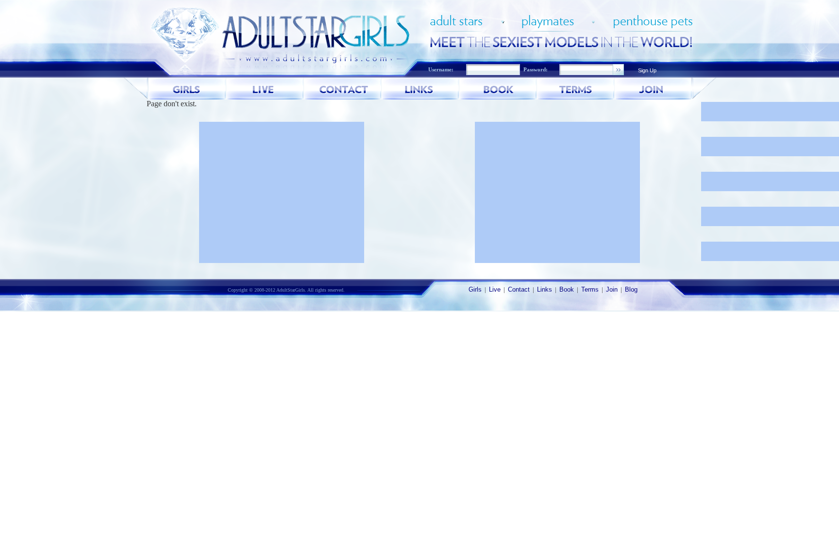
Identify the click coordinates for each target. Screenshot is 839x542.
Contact (519, 289)
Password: (535, 69)
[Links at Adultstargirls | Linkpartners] (420, 88)
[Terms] (576, 88)
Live (495, 289)
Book (566, 289)
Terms (590, 289)
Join (612, 289)
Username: (440, 69)
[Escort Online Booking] (498, 88)
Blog (631, 289)
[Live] (265, 88)
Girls (475, 289)
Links (544, 289)
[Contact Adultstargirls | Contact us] (343, 88)
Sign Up (647, 70)
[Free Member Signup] (653, 88)
